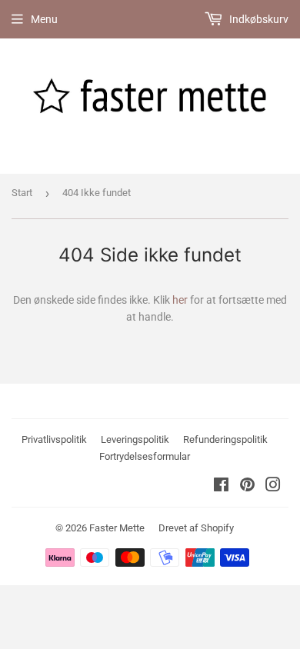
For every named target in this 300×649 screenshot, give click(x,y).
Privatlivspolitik (54, 439)
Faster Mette (117, 528)
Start (22, 192)
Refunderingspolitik (225, 439)
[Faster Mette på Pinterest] (247, 487)
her (180, 300)
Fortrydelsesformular (144, 456)
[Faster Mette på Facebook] (221, 487)
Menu (44, 19)
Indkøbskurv (257, 19)
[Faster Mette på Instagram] (273, 487)
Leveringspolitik (135, 439)
